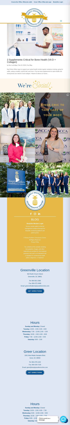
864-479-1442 (36, 362)
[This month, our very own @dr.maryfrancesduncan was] (52, 144)
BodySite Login (58, 2)
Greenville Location (35, 270)
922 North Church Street (35, 274)
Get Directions (35, 291)
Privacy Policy (35, 242)
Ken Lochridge (13, 65)
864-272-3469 (36, 283)
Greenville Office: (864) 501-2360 (21, 2)
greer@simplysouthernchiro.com (37, 367)
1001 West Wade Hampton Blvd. (35, 355)
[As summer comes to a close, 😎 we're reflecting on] (52, 179)
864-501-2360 (36, 280)
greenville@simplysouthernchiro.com (37, 286)
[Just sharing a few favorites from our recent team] (17, 110)
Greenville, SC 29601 (35, 276)
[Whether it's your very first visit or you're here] (17, 179)
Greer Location (35, 351)
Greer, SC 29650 (35, 358)
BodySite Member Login (35, 223)
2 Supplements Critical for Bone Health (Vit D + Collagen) (31, 60)
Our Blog (29, 65)
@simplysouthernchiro (21, 93)
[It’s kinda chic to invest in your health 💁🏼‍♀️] (52, 110)
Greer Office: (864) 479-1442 (42, 2)
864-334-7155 (36, 364)
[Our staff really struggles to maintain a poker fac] (17, 144)
